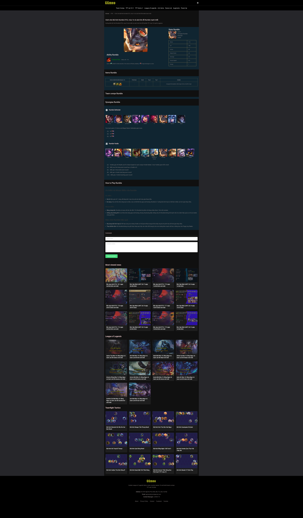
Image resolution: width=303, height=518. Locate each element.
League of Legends (150, 8)
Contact (152, 501)
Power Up (184, 8)
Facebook (159, 501)
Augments (176, 8)
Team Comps (120, 8)
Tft (112, 13)
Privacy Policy (144, 501)
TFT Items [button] (138, 8)
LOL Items (161, 8)
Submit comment (111, 256)
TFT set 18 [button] (129, 8)
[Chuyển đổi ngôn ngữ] (198, 3)
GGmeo (107, 13)
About (136, 501)
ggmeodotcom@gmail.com (153, 494)
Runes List (168, 8)
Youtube (165, 501)
